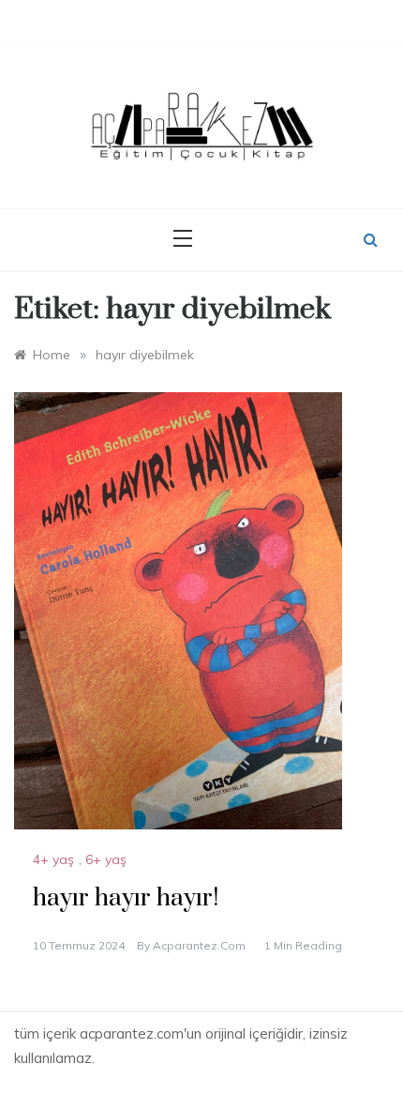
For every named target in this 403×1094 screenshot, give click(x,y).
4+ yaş (53, 859)
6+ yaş (106, 859)
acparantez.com (199, 945)
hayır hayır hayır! (125, 898)
